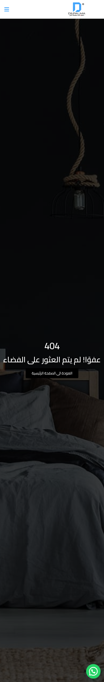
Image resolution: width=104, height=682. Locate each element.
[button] (27, 9)
